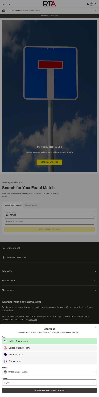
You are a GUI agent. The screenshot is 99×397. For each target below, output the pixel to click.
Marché (4, 368)
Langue (5, 378)
